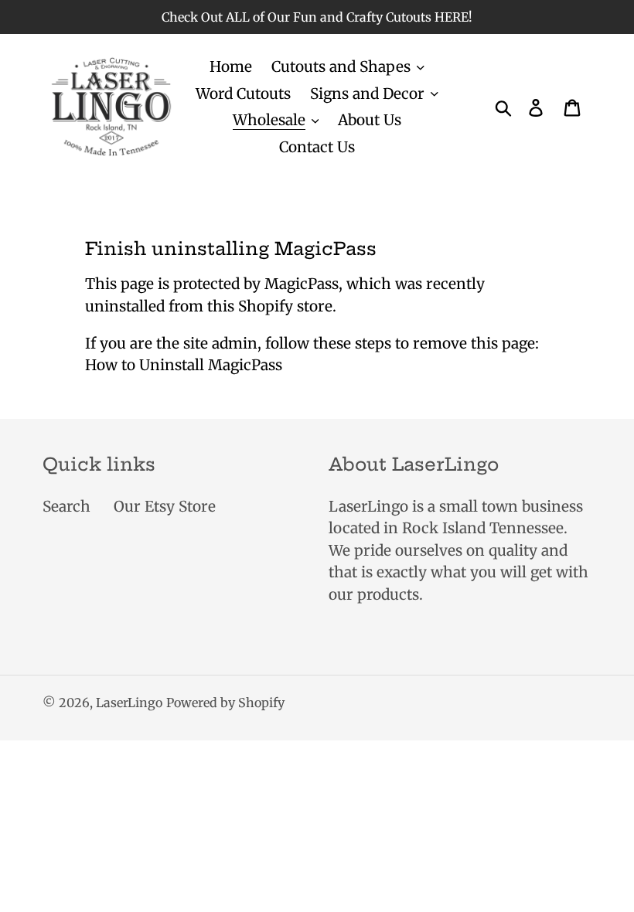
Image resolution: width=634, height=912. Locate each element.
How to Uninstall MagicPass (183, 365)
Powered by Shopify (225, 702)
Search (66, 506)
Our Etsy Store (165, 506)
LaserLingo (129, 702)
